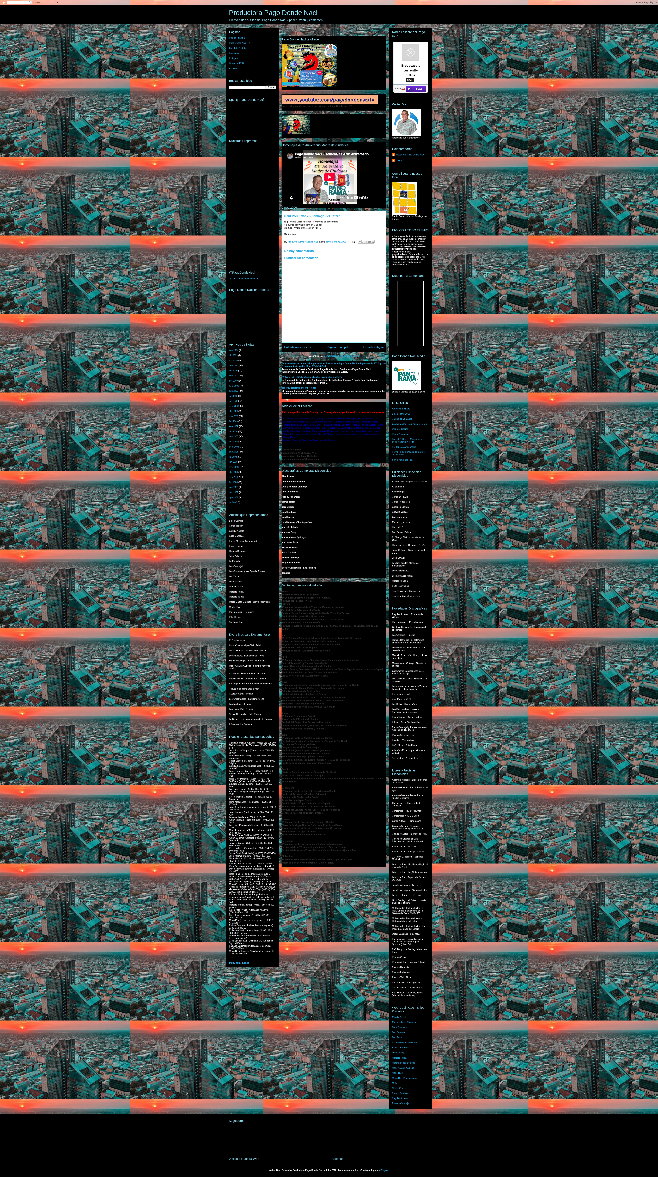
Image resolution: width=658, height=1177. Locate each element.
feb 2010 (233, 360)
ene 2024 (233, 350)
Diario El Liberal (400, 429)
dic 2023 (233, 355)
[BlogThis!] (363, 242)
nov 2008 (233, 436)
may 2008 (234, 467)
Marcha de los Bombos (403, 1062)
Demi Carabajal (399, 1027)
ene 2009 (233, 426)
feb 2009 (233, 421)
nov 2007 (233, 492)
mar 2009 (233, 416)
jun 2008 (233, 462)
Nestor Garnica (399, 1088)
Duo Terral (397, 1037)
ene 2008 (233, 487)
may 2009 (234, 406)
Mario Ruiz (397, 1073)
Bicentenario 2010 (401, 414)
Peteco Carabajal (400, 1093)
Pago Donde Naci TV (239, 43)
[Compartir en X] (366, 242)
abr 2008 (233, 472)
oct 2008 (233, 441)
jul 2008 (233, 457)
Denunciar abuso (239, 962)
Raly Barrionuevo (400, 1098)
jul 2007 (233, 502)
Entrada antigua (373, 347)
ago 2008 (233, 451)
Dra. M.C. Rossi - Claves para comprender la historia (407, 440)
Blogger (384, 1170)
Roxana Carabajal (401, 1103)
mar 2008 (233, 477)
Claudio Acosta (399, 1017)
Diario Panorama (400, 434)
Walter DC (400, 160)
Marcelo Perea (399, 1058)
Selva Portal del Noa (402, 459)
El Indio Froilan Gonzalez (404, 1042)
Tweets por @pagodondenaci (243, 278)
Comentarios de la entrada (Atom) (342, 356)
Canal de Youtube (238, 48)
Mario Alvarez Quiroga (403, 1068)
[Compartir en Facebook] (369, 242)
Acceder (233, 68)
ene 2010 (233, 365)
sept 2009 (234, 386)
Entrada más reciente (298, 347)
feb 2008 (233, 482)
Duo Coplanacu (399, 1032)
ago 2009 (233, 391)
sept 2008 (234, 446)
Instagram (234, 58)
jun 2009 (233, 401)
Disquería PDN (236, 63)
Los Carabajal (399, 1052)
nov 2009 (233, 375)
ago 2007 (233, 497)
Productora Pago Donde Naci (273, 12)
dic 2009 (233, 370)
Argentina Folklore (401, 408)
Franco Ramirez (400, 1047)
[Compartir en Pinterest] (373, 242)
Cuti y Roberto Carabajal (404, 1022)
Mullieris (396, 1083)
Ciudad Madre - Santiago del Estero (409, 424)
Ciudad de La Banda (402, 419)
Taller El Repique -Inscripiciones (299, 388)
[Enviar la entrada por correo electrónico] (353, 241)
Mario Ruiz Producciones (404, 1078)
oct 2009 (233, 380)
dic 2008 (233, 431)
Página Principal (337, 347)
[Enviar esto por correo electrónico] (360, 242)
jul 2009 (233, 396)
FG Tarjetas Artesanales (404, 447)
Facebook (234, 53)
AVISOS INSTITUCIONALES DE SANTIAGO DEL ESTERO (312, 377)
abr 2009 (233, 411)
